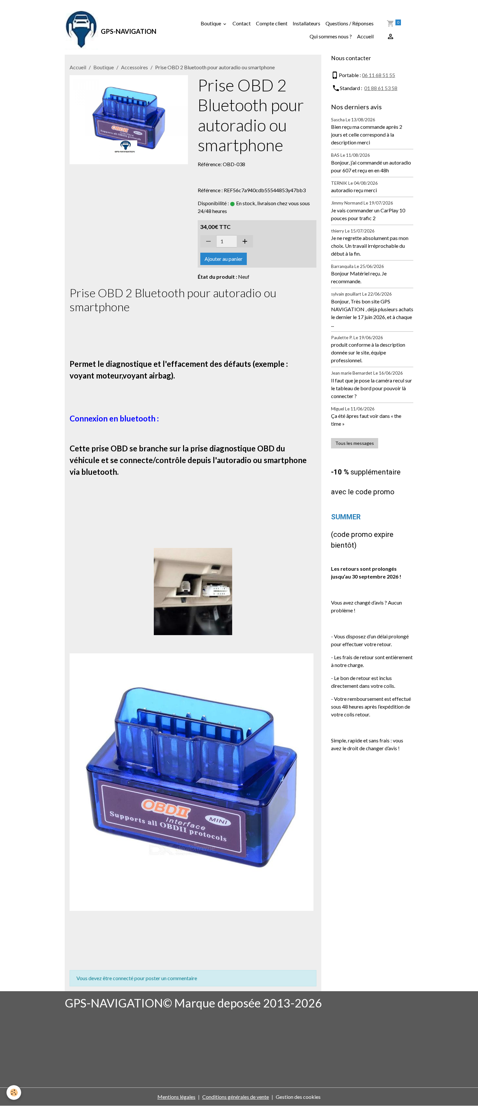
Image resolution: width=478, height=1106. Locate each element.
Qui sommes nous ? (331, 36)
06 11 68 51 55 (378, 75)
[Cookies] (14, 1092)
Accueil (365, 36)
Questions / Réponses (349, 23)
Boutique (211, 23)
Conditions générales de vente (235, 1097)
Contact (241, 23)
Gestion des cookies (298, 1097)
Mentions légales (176, 1097)
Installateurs (306, 23)
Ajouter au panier (224, 259)
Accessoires (134, 67)
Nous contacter (351, 58)
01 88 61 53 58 (380, 88)
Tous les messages (354, 443)
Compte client (271, 23)
